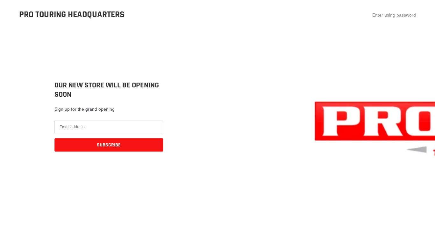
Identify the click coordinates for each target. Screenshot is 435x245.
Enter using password (394, 15)
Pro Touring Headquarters (72, 15)
